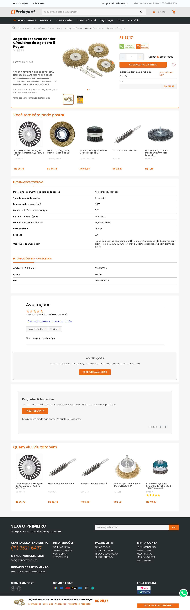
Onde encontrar (62, 550)
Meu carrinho (144, 560)
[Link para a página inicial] (13, 28)
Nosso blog (60, 553)
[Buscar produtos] (142, 12)
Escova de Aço (55, 28)
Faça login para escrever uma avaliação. (50, 321)
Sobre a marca (61, 547)
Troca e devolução (106, 553)
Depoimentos (60, 557)
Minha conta (144, 550)
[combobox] (94, 12)
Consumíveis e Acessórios (31, 28)
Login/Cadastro (146, 547)
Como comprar (104, 550)
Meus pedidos (144, 553)
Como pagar (102, 547)
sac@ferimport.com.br (24, 560)
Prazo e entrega (104, 557)
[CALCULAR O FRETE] (169, 86)
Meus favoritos (146, 557)
